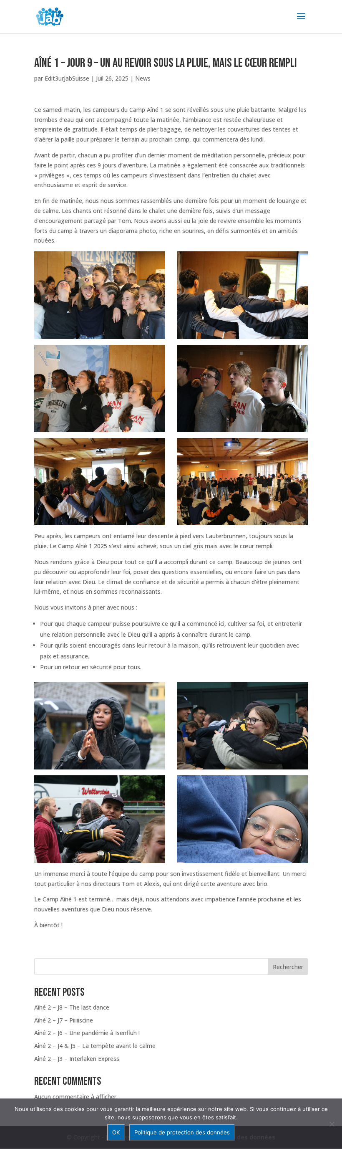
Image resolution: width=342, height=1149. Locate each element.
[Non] (331, 1124)
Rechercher (288, 967)
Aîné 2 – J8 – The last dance (71, 1007)
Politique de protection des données (182, 1132)
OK (116, 1132)
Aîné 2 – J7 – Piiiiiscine (63, 1020)
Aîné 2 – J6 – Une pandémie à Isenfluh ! (87, 1033)
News (143, 78)
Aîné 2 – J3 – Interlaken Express (76, 1059)
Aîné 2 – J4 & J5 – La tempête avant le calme (95, 1046)
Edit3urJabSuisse (67, 78)
